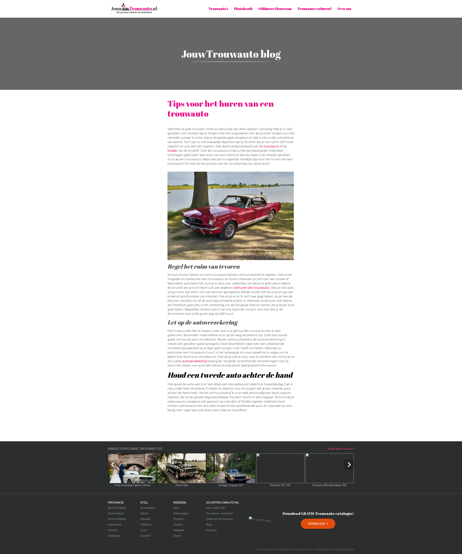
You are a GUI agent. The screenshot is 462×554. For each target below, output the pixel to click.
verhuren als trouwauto (251, 287)
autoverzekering (194, 361)
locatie (172, 150)
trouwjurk (271, 146)
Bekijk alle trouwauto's (341, 448)
